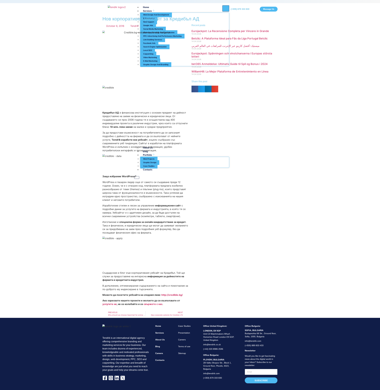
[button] (194, 89)
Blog (157, 346)
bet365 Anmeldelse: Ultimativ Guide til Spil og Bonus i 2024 (229, 63)
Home (158, 326)
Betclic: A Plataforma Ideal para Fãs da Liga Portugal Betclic (229, 38)
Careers (159, 353)
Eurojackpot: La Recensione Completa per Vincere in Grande (230, 31)
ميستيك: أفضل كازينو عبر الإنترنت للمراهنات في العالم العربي (225, 45)
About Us (160, 339)
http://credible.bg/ (172, 294)
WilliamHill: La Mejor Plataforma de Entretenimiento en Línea (229, 71)
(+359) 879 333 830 (240, 9)
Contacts (159, 360)
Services (159, 333)
